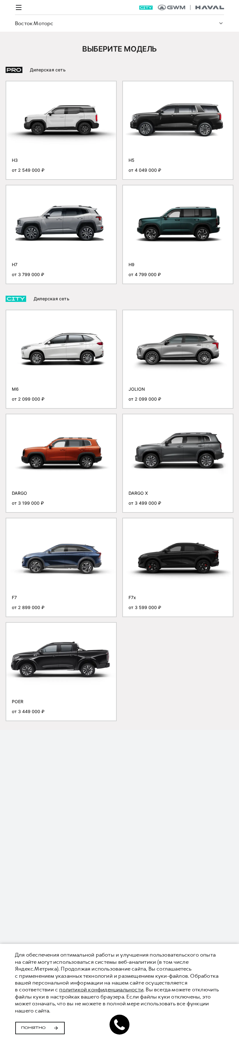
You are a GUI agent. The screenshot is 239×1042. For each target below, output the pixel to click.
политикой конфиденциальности (101, 989)
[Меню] (18, 7)
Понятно (33, 1028)
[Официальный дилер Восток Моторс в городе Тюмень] (191, 7)
